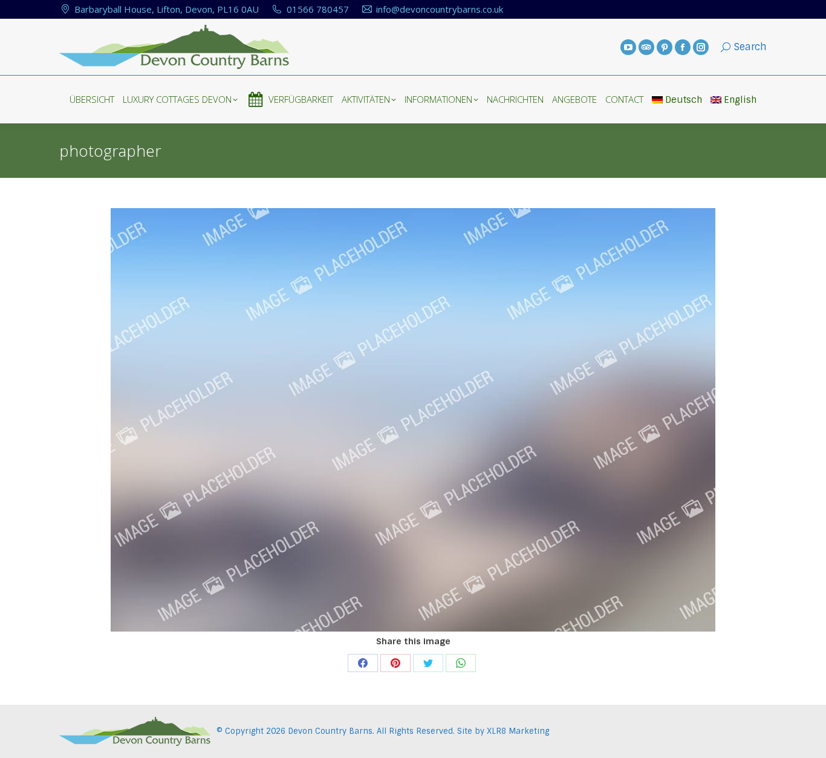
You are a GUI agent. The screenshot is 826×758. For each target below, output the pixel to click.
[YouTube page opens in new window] (628, 47)
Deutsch (683, 100)
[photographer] (413, 420)
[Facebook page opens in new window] (683, 47)
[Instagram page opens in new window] (701, 47)
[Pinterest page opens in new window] (664, 47)
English (740, 100)
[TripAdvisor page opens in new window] (646, 47)
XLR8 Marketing (518, 731)
